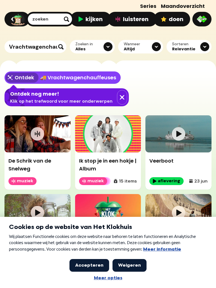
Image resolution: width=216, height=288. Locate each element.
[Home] (16, 19)
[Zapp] (202, 19)
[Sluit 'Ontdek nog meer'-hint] (122, 97)
